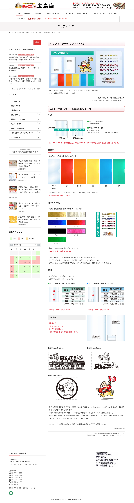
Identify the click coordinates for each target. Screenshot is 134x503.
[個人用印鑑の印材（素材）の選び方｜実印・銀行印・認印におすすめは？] (13, 164)
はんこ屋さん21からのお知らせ (25, 54)
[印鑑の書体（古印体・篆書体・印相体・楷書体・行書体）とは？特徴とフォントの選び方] (13, 190)
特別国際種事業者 (25, 149)
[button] (55, 19)
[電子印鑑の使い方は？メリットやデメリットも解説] (13, 177)
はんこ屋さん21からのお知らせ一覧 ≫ (26, 89)
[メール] (11, 493)
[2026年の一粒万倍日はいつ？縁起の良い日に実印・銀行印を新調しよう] (13, 220)
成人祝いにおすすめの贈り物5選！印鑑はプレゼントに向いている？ (29, 205)
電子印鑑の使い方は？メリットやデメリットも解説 (29, 176)
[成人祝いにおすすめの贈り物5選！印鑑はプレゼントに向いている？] (13, 206)
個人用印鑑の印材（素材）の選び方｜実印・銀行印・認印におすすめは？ (29, 163)
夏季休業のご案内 (34, 19)
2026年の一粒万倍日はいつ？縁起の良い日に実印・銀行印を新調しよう (29, 219)
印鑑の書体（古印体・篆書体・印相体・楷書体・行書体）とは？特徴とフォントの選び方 (25, 81)
